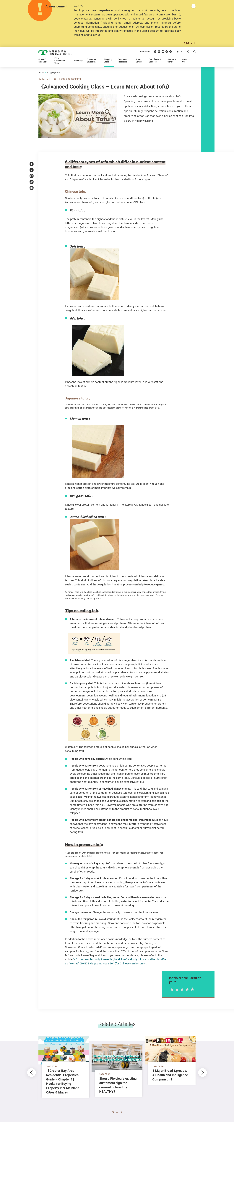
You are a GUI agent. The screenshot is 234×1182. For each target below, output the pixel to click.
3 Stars (181, 989)
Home (40, 72)
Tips (53, 79)
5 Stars (192, 989)
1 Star (171, 989)
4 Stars (187, 989)
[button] (184, 43)
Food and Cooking (70, 79)
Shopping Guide (53, 72)
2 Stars (176, 989)
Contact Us (145, 51)
